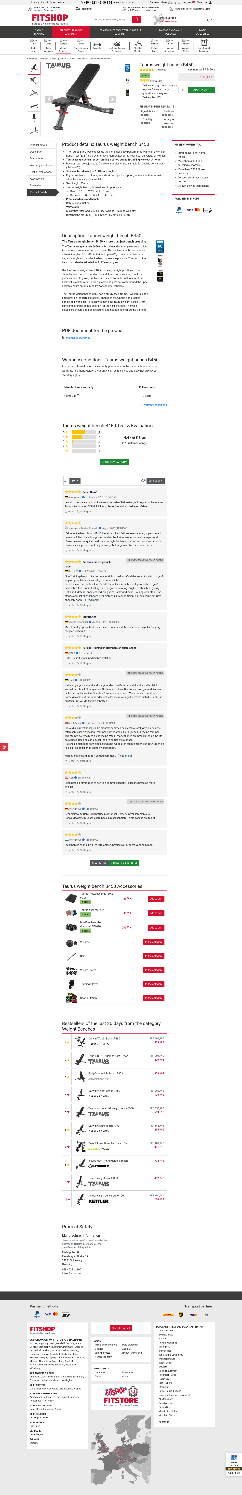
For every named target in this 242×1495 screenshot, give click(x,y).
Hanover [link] (44, 1354)
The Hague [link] (61, 1397)
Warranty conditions (41, 165)
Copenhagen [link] (36, 1434)
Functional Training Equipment (174, 1395)
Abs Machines (166, 1399)
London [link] (44, 1380)
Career (53, 2)
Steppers (163, 1387)
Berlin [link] (52, 1343)
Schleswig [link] (49, 1364)
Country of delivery (158, 2)
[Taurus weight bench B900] (81, 1181)
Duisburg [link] (46, 1350)
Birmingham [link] (54, 1376)
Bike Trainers (165, 1383)
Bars (82, 956)
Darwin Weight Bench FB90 (104, 1038)
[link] (179, 210)
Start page (32, 58)
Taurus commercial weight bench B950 (111, 1108)
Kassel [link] (75, 1354)
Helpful (71, 511)
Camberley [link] (66, 1376)
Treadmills (164, 1338)
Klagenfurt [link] (52, 1388)
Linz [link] (61, 1388)
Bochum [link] (70, 1343)
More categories (202, 32)
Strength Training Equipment (71, 32)
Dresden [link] (79, 1347)
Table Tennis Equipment (171, 1354)
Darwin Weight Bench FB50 (104, 1090)
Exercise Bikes (166, 1334)
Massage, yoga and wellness (170, 32)
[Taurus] (58, 65)
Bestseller (35, 185)
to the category (153, 942)
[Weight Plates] (71, 969)
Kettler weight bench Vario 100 (106, 1195)
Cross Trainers (166, 1330)
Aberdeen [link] (35, 1376)
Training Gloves (89, 984)
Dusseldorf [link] (35, 1350)
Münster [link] (34, 1361)
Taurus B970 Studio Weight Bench (108, 1056)
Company (34, 2)
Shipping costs (102, 1352)
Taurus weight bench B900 (103, 1178)
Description (36, 151)
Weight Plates (88, 970)
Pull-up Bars (165, 1407)
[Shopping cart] (210, 19)
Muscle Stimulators (168, 1411)
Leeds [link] (43, 1376)
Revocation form (103, 1357)
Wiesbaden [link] (71, 1364)
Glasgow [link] (34, 1380)
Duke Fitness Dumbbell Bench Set (108, 1143)
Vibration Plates (167, 1415)
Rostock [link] (69, 1361)
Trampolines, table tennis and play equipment (121, 32)
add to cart (201, 89)
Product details (38, 145)
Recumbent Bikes (167, 1375)
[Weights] (71, 941)
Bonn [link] (78, 1343)
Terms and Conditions (106, 1344)
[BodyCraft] (98, 1079)
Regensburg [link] (58, 1361)
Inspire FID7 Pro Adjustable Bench (108, 1160)
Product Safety (38, 192)
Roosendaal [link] (36, 1400)
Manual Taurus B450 (78, 337)
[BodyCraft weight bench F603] (81, 1076)
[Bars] (71, 955)
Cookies (99, 1348)
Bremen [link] (58, 1347)
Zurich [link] (57, 1409)
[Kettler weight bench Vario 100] (81, 1199)
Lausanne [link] (48, 1409)
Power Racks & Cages (170, 1391)
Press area (127, 1372)
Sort (74, 480)
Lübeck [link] (60, 1357)
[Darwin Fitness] (98, 1044)
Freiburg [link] (74, 1350)
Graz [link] (32, 1388)
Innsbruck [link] (41, 1388)
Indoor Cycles (166, 1362)
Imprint (44, 2)
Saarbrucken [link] (36, 1364)
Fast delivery (86, 9)
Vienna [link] (77, 1388)
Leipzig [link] (52, 1357)
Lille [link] (32, 1426)
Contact (62, 2)
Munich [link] (80, 1357)
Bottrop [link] (34, 1347)
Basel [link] (32, 1409)
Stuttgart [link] (59, 1364)
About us (127, 1348)
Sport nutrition (88, 998)
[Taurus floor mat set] (71, 913)
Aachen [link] (34, 1343)
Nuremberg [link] (45, 1361)
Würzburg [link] (35, 1368)
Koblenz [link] (34, 1357)
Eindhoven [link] (73, 1397)
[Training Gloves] (71, 983)
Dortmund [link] (68, 1347)
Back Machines (166, 1403)
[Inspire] (98, 1166)
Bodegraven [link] (49, 1397)
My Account (202, 2)
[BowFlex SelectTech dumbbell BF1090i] (71, 927)
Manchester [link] (55, 1380)
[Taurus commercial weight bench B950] (81, 1111)
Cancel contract (121, 1328)
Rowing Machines (168, 1342)
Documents (36, 158)
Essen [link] (55, 1350)
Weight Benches (77, 58)
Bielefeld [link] (60, 1343)
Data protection (130, 1344)
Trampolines (165, 1350)
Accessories (37, 178)
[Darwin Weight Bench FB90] (81, 1042)
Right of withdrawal (132, 1352)
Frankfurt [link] (64, 1350)
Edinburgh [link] (78, 1376)
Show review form (114, 461)
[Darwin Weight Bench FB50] (81, 1094)
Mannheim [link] (70, 1357)
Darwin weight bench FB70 (104, 1125)
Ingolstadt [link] (55, 1354)
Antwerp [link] (34, 1417)
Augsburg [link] (44, 1343)
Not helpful (85, 511)
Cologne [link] (43, 1357)
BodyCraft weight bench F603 (105, 1073)
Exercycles (164, 1379)
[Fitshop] (50, 19)
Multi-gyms (164, 1346)
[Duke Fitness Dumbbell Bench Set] (81, 1146)
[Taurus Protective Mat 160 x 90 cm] (71, 898)
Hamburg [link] (35, 1354)
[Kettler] (98, 1201)
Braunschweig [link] (46, 1347)
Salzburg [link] (68, 1388)
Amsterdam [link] (36, 1397)
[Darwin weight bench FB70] (81, 1129)
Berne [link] (39, 1409)
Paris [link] (37, 1426)
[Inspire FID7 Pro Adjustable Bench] (81, 1164)
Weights (85, 942)
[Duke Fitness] (98, 1149)
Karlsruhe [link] (66, 1354)
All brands (164, 1422)
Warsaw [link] (34, 1442)
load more (99, 863)
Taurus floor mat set (92, 910)
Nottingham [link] (68, 1380)
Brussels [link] (44, 1417)
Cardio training (39, 32)
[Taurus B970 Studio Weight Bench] (81, 1059)
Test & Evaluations (41, 172)
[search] (136, 19)
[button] (34, 68)
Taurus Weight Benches (99, 58)
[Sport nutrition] (71, 997)
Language (187, 2)
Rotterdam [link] (48, 1400)
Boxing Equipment (168, 1371)
